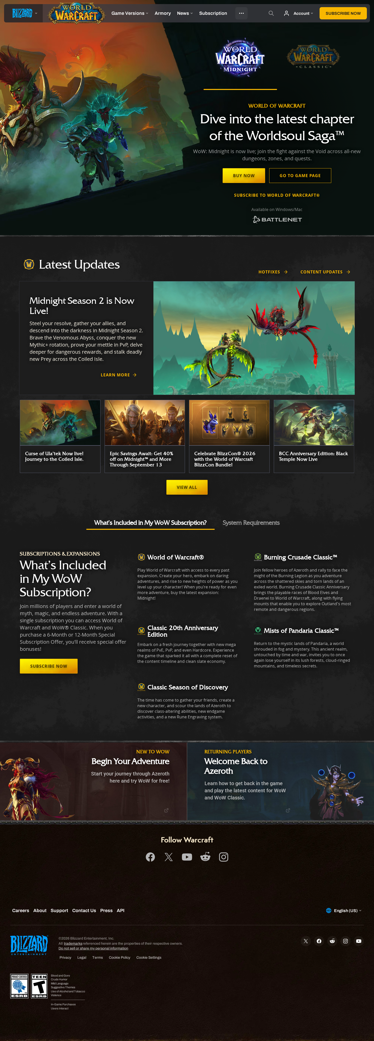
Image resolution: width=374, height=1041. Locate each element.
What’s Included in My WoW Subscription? (150, 522)
